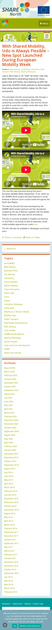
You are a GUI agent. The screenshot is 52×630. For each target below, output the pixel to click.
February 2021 (10, 416)
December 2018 (11, 498)
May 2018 (8, 517)
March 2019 (9, 487)
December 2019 (11, 453)
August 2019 (9, 468)
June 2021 (8, 401)
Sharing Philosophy (28, 71)
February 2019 (10, 491)
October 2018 (10, 506)
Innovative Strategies (13, 304)
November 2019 (11, 457)
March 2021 (9, 412)
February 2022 (10, 375)
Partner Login (38, 603)
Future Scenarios (11, 289)
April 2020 (8, 442)
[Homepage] (5, 22)
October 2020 (10, 427)
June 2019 (8, 476)
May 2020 (8, 438)
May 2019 (8, 479)
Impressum (6, 603)
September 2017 (11, 543)
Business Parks (11, 270)
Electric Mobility (11, 285)
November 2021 (11, 382)
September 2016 (11, 573)
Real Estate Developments (15, 322)
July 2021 (8, 397)
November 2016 (11, 565)
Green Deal (9, 293)
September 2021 (11, 390)
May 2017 (8, 547)
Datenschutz (17, 603)
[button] (5, 625)
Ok (14, 626)
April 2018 (8, 520)
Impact (7, 300)
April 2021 (8, 408)
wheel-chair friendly (12, 352)
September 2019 (11, 464)
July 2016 (8, 577)
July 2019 (8, 472)
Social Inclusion (11, 341)
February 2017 (10, 554)
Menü (45, 23)
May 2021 (8, 405)
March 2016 (9, 588)
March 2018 (9, 524)
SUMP (7, 349)
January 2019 (10, 494)
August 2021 (9, 394)
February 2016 (10, 591)
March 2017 (9, 550)
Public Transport (11, 319)
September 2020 (11, 431)
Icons (6, 296)
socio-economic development (17, 345)
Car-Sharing (25, 69)
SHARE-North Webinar (14, 334)
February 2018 (10, 528)
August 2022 (9, 367)
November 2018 (11, 502)
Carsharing (35, 69)
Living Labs (9, 307)
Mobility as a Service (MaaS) (16, 311)
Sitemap (28, 603)
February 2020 (10, 446)
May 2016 (8, 580)
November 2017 (11, 535)
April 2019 (8, 483)
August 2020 (9, 435)
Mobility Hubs (10, 315)
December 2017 (11, 532)
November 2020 (11, 423)
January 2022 (10, 379)
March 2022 (9, 371)
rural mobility (9, 330)
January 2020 (10, 450)
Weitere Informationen (30, 626)
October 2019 (10, 461)
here (36, 224)
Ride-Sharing (15, 71)
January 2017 (10, 558)
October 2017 (10, 539)
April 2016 (8, 584)
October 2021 (10, 386)
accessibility (9, 263)
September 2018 (11, 509)
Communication (11, 281)
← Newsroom (10, 248)
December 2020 (11, 420)
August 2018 (9, 513)
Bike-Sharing (15, 69)
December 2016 (11, 562)
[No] (48, 620)
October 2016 (10, 569)
